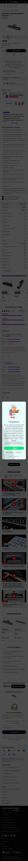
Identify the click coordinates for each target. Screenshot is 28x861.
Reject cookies (9, 452)
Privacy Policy (16, 456)
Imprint (10, 456)
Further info (19, 452)
